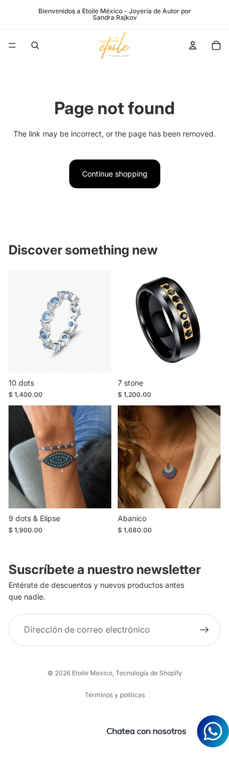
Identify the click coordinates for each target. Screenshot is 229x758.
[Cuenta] (193, 45)
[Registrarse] (204, 630)
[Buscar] (35, 45)
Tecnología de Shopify (149, 673)
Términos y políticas (115, 695)
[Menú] (12, 45)
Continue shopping (115, 173)
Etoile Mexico (92, 673)
